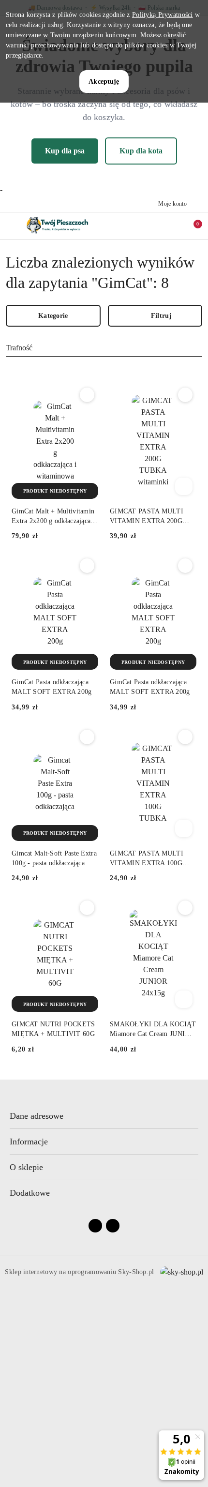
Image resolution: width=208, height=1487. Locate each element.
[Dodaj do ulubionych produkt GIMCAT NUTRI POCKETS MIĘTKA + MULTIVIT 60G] (87, 908)
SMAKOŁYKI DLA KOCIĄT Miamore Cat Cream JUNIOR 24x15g (153, 1030)
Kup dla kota (141, 151)
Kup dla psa (65, 151)
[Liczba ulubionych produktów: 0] (170, 225)
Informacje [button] (29, 1141)
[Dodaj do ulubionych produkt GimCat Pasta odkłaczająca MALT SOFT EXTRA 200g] (87, 565)
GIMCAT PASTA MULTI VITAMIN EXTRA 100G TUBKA (146, 859)
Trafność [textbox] (19, 348)
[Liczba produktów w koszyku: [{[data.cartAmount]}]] (191, 225)
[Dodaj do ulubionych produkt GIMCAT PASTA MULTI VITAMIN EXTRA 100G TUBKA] (185, 737)
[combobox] (104, 348)
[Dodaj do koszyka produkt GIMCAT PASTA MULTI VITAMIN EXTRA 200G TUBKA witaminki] (184, 486)
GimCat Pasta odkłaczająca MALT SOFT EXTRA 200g (52, 686)
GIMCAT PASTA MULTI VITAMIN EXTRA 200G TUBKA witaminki (146, 517)
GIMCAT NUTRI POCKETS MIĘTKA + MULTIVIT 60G (53, 1029)
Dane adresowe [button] (36, 1116)
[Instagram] (112, 1225)
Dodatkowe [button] (30, 1193)
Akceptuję (104, 81)
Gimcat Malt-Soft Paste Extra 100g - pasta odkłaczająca (54, 858)
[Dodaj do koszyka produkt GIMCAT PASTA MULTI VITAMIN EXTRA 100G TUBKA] (184, 828)
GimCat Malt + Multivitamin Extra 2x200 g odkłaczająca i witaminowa (53, 517)
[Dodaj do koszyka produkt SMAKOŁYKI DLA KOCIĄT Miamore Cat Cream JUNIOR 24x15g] (184, 999)
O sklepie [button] (26, 1167)
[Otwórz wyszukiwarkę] (150, 225)
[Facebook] (95, 1225)
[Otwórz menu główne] (11, 225)
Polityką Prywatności (162, 14)
